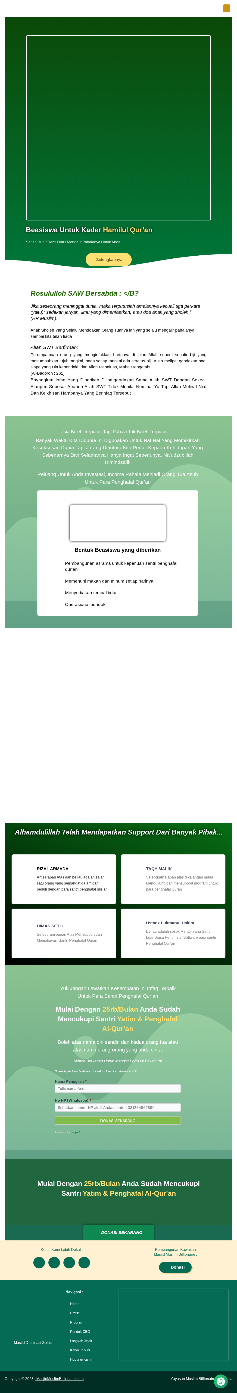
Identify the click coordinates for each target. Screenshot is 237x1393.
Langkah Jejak (81, 1341)
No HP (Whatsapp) (73, 1100)
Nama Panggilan (71, 1081)
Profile (75, 1313)
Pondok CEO (80, 1331)
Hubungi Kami (80, 1359)
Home (74, 1304)
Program (76, 1322)
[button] (226, 8)
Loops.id (76, 1132)
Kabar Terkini (80, 1350)
